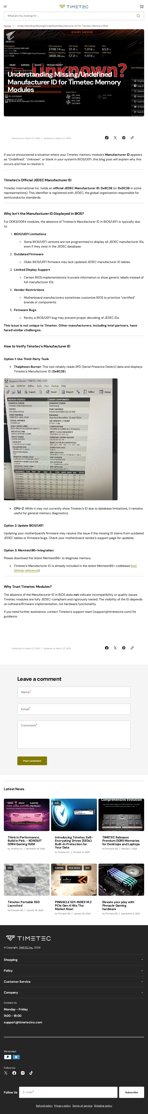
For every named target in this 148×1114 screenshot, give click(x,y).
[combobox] (74, 16)
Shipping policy (103, 1105)
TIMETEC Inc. (26, 947)
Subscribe (131, 1092)
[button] (5, 6)
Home (7, 26)
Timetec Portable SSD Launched (24, 904)
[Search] (139, 16)
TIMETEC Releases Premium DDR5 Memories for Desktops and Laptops (121, 840)
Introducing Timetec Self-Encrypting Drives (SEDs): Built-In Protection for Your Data (74, 842)
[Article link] (27, 828)
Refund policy (44, 1105)
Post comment (32, 760)
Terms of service (82, 1105)
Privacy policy (62, 1105)
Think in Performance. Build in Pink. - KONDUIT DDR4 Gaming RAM (25, 840)
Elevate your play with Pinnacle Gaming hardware (118, 905)
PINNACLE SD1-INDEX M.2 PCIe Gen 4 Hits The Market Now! (73, 905)
